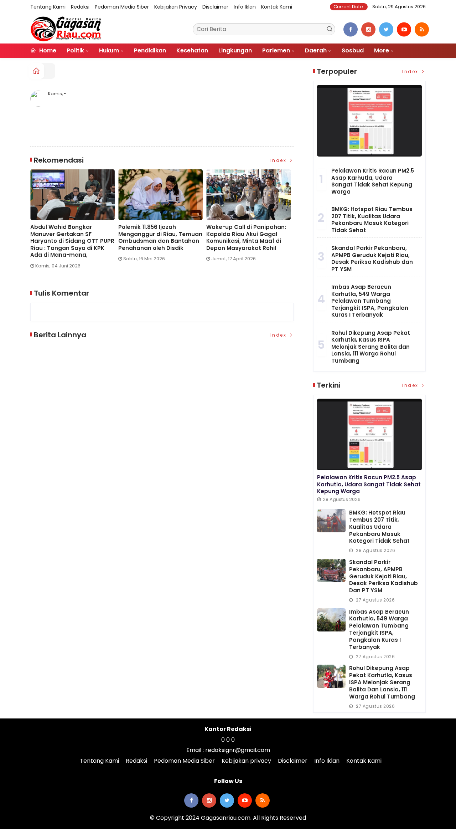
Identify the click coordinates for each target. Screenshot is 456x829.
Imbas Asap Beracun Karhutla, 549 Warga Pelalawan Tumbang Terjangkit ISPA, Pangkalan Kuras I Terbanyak (369, 300)
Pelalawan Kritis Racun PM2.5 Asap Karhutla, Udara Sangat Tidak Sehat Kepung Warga (372, 181)
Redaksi (80, 6)
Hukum (109, 50)
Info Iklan (245, 6)
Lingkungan (235, 50)
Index (279, 160)
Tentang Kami (48, 6)
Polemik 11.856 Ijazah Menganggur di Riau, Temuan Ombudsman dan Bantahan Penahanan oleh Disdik (160, 237)
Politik (75, 50)
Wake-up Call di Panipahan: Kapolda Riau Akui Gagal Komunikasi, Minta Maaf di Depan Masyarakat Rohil (246, 237)
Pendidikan (150, 50)
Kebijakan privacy (175, 6)
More (381, 50)
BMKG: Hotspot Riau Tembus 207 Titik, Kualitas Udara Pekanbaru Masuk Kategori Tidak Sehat (372, 219)
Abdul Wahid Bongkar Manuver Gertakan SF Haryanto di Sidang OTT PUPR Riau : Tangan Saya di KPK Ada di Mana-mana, (72, 241)
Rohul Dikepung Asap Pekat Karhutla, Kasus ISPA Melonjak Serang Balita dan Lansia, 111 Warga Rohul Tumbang (370, 346)
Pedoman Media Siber (122, 6)
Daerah (316, 50)
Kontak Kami (276, 6)
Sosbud (353, 50)
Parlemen (276, 50)
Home (47, 50)
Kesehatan (192, 50)
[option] (74, 221)
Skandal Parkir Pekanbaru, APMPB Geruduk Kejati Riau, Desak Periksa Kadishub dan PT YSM (372, 258)
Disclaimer (215, 6)
